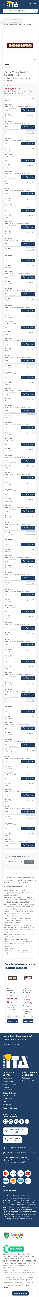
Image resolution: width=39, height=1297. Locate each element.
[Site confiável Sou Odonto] (13, 1249)
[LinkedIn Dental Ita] (27, 1121)
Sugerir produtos (11, 1045)
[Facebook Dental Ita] (21, 1121)
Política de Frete (9, 1081)
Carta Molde (7, 1098)
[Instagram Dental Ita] (10, 1121)
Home (7, 20)
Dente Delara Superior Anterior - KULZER (11, 990)
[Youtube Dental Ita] (16, 1121)
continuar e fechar (20, 1293)
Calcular (29, 862)
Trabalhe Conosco (10, 1108)
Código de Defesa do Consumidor (9, 1094)
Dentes (17, 20)
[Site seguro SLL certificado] (13, 1236)
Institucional (7, 1078)
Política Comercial (10, 1084)
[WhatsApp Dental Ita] (5, 1121)
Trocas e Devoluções (7, 1089)
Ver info (31, 98)
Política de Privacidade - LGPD (29, 1079)
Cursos (5, 1102)
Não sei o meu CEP (13, 865)
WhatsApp (7, 1105)
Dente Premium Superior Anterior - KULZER (27, 990)
